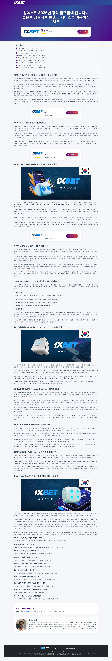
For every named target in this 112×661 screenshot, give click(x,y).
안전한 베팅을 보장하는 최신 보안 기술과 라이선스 (30, 65)
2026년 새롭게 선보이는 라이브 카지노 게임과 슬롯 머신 (32, 58)
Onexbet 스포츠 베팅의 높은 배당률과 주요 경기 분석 (31, 55)
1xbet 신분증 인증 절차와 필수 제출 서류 (28, 53)
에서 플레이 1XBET (72, 112)
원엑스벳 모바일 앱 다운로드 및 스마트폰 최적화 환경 (31, 60)
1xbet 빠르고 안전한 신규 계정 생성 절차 (28, 48)
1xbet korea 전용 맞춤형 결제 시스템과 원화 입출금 (30, 50)
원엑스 (27, 611)
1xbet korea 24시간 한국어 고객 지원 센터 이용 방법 (31, 67)
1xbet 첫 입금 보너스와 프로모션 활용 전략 (28, 63)
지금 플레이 (83, 31)
